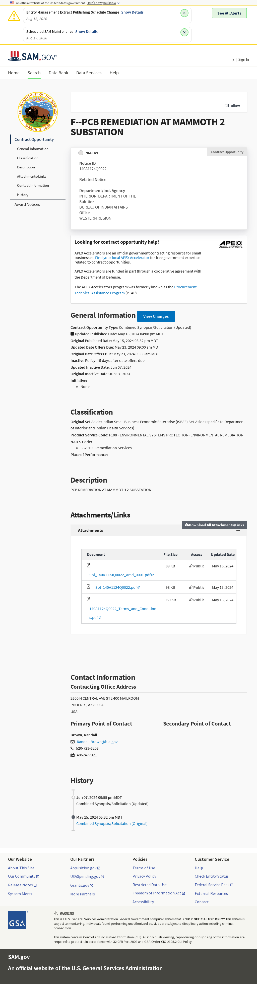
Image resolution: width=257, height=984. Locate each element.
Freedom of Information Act (157, 893)
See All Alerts (229, 13)
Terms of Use (144, 867)
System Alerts (20, 893)
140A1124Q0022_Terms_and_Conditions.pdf (121, 613)
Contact (202, 901)
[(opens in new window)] (230, 247)
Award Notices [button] (27, 204)
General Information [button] (32, 148)
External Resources (211, 893)
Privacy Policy (144, 876)
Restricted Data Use (150, 884)
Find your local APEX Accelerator (122, 257)
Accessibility (143, 901)
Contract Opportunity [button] (34, 139)
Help (199, 867)
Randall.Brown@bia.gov (97, 741)
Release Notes (20, 885)
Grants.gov (79, 885)
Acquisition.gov (83, 868)
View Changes (156, 316)
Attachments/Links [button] (31, 176)
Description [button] (26, 167)
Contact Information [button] (33, 185)
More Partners (82, 893)
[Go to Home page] (32, 57)
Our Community (21, 876)
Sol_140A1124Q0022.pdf (115, 587)
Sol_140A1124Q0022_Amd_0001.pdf (119, 574)
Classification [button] (27, 158)
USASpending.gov (85, 876)
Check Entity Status (212, 876)
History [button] (22, 194)
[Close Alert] (184, 13)
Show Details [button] (132, 12)
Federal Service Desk (212, 885)
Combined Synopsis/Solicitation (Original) (112, 823)
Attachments (90, 530)
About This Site (21, 867)
